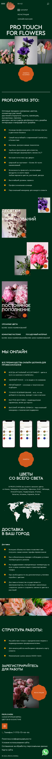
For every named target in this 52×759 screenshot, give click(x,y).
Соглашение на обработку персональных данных (25, 746)
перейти (26, 459)
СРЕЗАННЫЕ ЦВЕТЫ (10, 324)
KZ (21, 4)
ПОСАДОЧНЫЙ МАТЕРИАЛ (36, 334)
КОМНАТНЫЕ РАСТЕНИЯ (11, 334)
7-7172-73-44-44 (21, 732)
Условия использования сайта (15, 743)
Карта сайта (7, 750)
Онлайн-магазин (25, 19)
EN (19, 4)
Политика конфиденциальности (16, 739)
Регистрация (23, 14)
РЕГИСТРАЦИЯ (39, 692)
